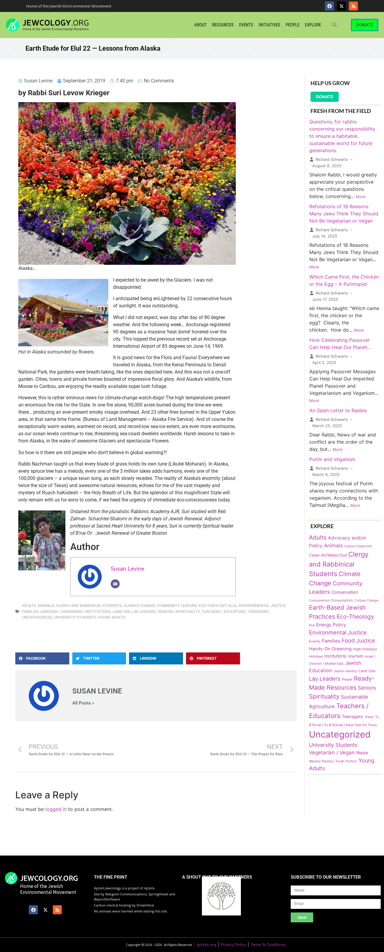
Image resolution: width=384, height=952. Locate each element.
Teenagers (257, 611)
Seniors (165, 611)
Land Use (121, 611)
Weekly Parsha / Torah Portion (333, 761)
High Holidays (365, 649)
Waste (362, 752)
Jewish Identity (345, 671)
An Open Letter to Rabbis (338, 410)
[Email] (115, 583)
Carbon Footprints (358, 546)
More (361, 196)
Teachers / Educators (223, 611)
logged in (56, 809)
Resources (223, 25)
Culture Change (366, 600)
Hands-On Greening (330, 649)
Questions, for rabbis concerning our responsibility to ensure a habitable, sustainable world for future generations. (342, 136)
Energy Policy (331, 625)
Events (246, 25)
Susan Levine (127, 568)
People (292, 25)
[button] (335, 25)
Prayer (347, 679)
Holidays (316, 656)
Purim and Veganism (332, 459)
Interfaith (355, 656)
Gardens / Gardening (61, 611)
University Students (75, 617)
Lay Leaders (144, 611)
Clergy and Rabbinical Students (89, 605)
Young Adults (111, 617)
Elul (232, 605)
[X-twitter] (341, 5)
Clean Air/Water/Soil (328, 555)
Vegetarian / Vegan (332, 752)
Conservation (345, 592)
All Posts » (83, 703)
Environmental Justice (262, 605)
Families (30, 611)
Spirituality (187, 611)
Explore (313, 25)
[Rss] (353, 5)
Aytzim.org (206, 944)
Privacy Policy (233, 944)
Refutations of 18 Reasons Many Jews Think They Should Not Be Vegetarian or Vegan (343, 213)
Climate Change (139, 605)
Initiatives (269, 25)
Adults (29, 605)
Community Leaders (177, 605)
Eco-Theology (212, 605)
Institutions (98, 611)
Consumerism (319, 600)
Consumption (342, 600)
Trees (369, 717)
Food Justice (358, 640)
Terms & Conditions (268, 944)
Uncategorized (37, 617)
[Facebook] (329, 5)
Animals (46, 605)
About (200, 25)
